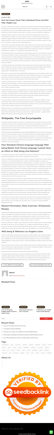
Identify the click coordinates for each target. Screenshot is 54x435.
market (23, 350)
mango (18, 350)
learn (8, 350)
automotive (18, 344)
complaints (37, 344)
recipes (40, 350)
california (25, 344)
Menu (24, 6)
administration (5, 344)
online (28, 350)
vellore (37, 352)
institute (47, 347)
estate (14, 347)
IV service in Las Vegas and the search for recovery (15, 325)
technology (15, 352)
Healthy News (5, 14)
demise (49, 344)
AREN (27, 1)
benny (12, 272)
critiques (44, 344)
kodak (3, 350)
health (19, 347)
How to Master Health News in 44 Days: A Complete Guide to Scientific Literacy (21, 337)
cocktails (31, 344)
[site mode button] (47, 6)
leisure (12, 350)
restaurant (4, 352)
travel (32, 352)
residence (46, 350)
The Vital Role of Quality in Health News (12, 328)
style (10, 352)
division (9, 347)
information (40, 347)
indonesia (33, 347)
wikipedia (49, 352)
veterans (43, 352)
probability (34, 350)
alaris (12, 344)
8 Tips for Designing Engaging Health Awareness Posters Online (9, 311)
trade (28, 352)
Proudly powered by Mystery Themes (27, 434)
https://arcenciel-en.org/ (19, 275)
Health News (26, 347)
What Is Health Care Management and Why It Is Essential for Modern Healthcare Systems (23, 334)
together (22, 352)
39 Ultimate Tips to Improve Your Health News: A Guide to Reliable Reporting (20, 331)
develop (4, 347)
